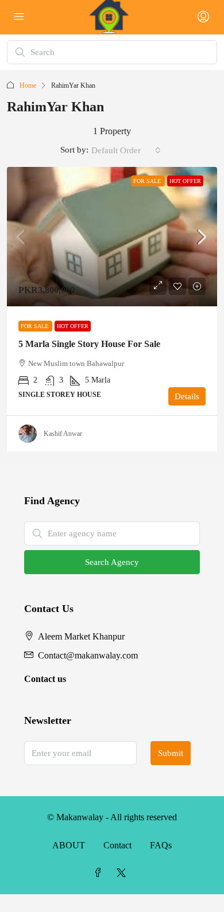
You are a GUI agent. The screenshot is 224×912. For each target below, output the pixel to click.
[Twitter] (123, 873)
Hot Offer (185, 181)
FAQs (161, 845)
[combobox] (126, 150)
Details (187, 396)
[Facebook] (100, 873)
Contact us (45, 679)
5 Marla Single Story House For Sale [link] (89, 344)
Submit (170, 753)
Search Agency (112, 562)
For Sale (148, 181)
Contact (117, 845)
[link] (112, 237)
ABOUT (68, 845)
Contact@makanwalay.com (88, 655)
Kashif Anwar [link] (63, 434)
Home (28, 85)
